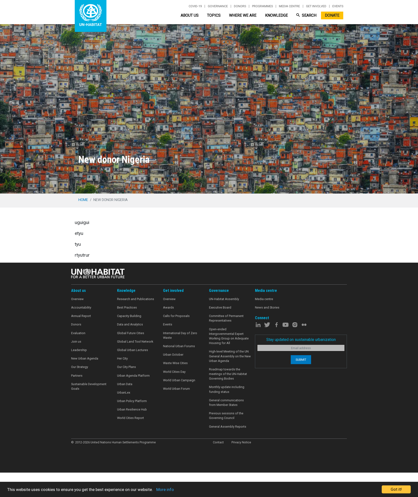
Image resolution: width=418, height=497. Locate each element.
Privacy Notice (241, 442)
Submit (301, 359)
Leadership (79, 350)
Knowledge (276, 15)
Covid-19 (195, 6)
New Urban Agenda (84, 358)
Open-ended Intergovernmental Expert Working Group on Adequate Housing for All (229, 336)
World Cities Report (130, 418)
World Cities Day (174, 372)
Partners (76, 375)
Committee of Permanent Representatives (226, 318)
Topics (214, 15)
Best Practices (127, 307)
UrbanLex (123, 392)
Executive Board (220, 307)
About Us (190, 15)
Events (337, 6)
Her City (122, 358)
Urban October (173, 354)
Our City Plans (126, 367)
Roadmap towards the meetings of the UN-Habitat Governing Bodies (228, 373)
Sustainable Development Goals (88, 386)
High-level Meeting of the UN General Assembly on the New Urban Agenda (230, 356)
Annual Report (81, 316)
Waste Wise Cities (175, 363)
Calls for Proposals (176, 316)
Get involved (316, 6)
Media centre (289, 6)
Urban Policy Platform (132, 401)
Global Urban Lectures (132, 350)
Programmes (262, 6)
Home (83, 200)
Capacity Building (129, 316)
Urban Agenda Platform (133, 375)
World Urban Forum (176, 388)
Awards (168, 307)
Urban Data (124, 384)
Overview (77, 299)
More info (165, 489)
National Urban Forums (179, 346)
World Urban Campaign (179, 380)
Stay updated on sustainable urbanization (301, 339)
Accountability (81, 307)
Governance (218, 6)
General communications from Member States (226, 402)
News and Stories (267, 307)
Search (308, 15)
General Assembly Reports (227, 426)
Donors (240, 6)
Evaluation (78, 333)
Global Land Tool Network (135, 341)
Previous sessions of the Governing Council (226, 415)
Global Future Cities (130, 333)
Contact (218, 442)
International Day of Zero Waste (180, 335)
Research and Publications (135, 299)
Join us (76, 341)
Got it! (396, 489)
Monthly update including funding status (226, 389)
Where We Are (242, 15)
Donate (332, 15)
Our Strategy (79, 367)
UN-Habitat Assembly (224, 299)
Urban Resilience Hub (132, 409)
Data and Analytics (130, 324)
